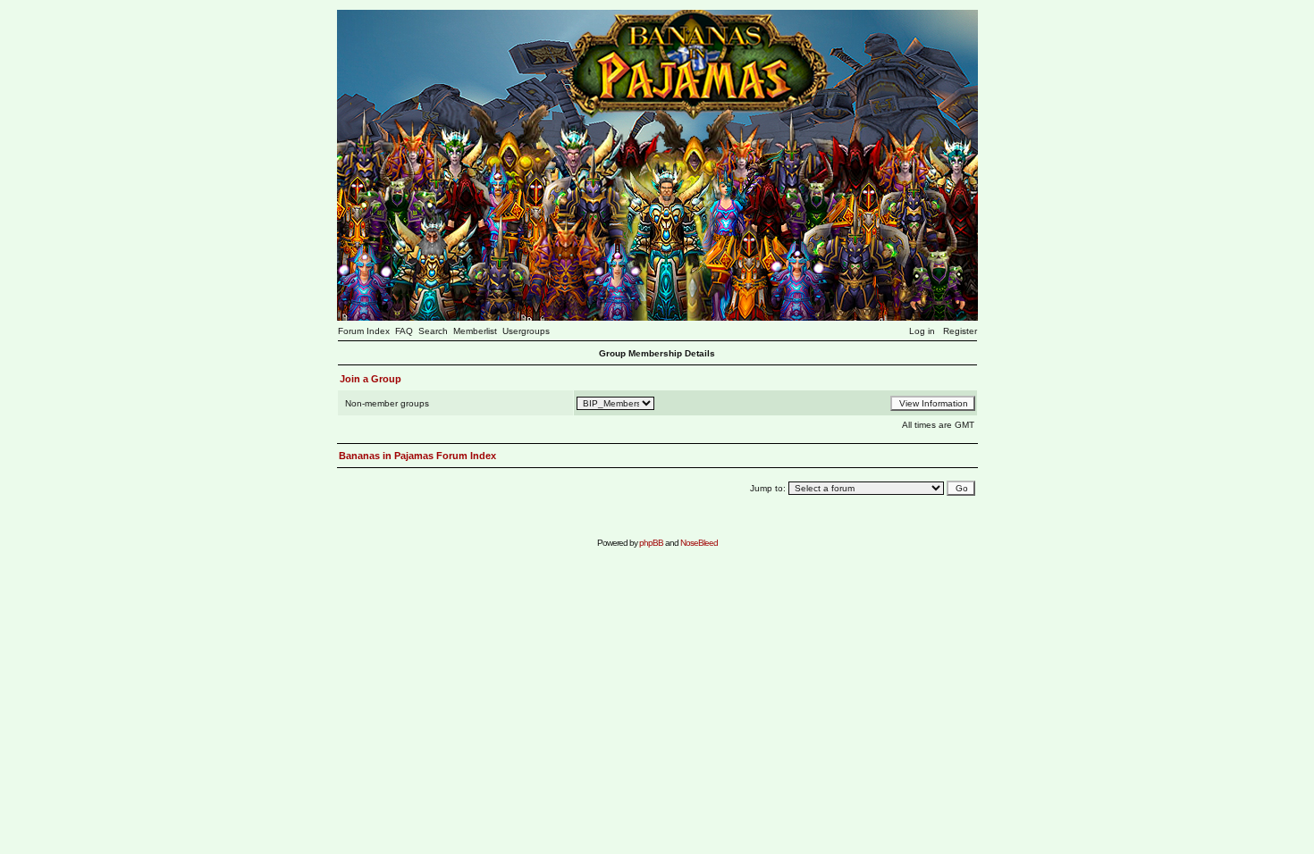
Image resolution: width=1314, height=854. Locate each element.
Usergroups (526, 331)
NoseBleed (699, 543)
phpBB (651, 543)
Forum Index (364, 331)
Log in (922, 331)
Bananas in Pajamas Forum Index (417, 455)
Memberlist (475, 331)
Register (960, 331)
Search (433, 331)
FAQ (404, 331)
